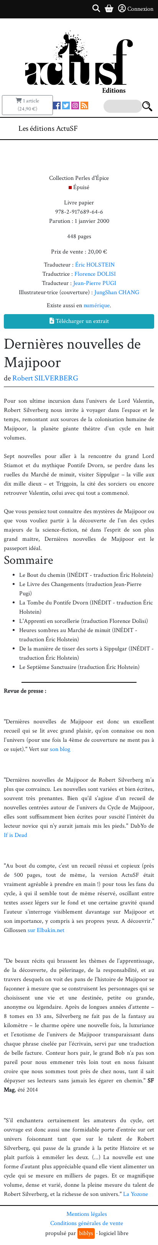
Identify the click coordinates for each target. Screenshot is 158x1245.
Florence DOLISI (95, 274)
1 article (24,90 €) (28, 104)
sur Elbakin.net (46, 930)
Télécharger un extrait (81, 321)
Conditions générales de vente (86, 1223)
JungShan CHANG (116, 292)
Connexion (140, 9)
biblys (86, 1233)
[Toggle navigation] (129, 128)
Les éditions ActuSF (48, 128)
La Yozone (135, 1194)
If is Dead (15, 835)
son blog (60, 749)
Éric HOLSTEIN (95, 265)
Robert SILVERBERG (45, 378)
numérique (97, 305)
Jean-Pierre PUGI (94, 283)
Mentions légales (86, 1214)
